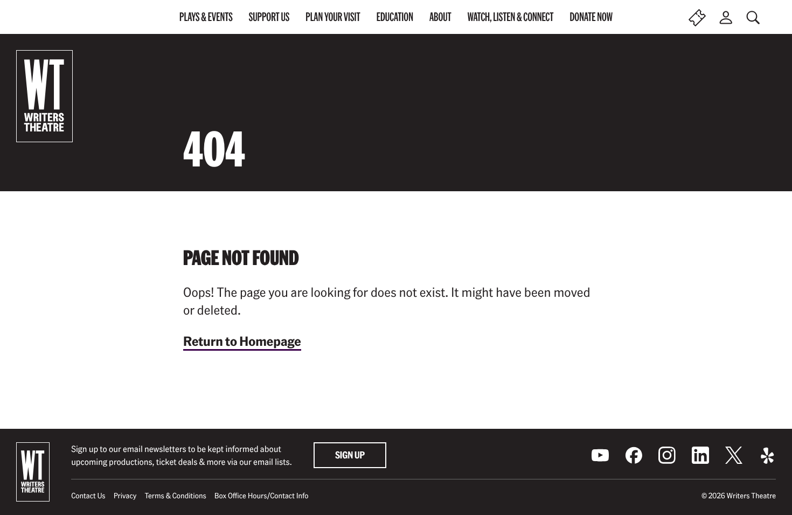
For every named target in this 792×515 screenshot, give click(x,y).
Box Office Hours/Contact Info (261, 495)
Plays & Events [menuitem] (206, 16)
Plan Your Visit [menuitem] (332, 16)
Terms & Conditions (175, 495)
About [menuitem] (440, 16)
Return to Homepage (242, 340)
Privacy (125, 495)
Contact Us (88, 495)
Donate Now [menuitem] (591, 16)
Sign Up (350, 455)
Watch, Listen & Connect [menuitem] (511, 16)
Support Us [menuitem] (269, 16)
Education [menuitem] (395, 16)
